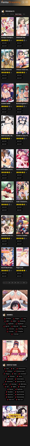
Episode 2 (19, 109)
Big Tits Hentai (20, 392)
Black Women (20, 394)
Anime (20, 376)
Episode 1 (4, 112)
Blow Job (15, 326)
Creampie (15, 334)
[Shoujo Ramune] (7, 59)
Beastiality (23, 321)
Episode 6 (19, 75)
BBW (7, 321)
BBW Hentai (23, 384)
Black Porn (10, 394)
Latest (3, 14)
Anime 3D (10, 379)
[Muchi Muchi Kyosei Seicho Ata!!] (7, 257)
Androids (12, 376)
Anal (24, 318)
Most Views (18, 14)
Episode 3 (4, 46)
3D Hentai (8, 318)
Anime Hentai (20, 379)
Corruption (20, 331)
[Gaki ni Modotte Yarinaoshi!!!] (22, 191)
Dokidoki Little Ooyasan (7, 235)
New (24, 14)
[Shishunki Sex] (22, 26)
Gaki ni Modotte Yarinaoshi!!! (22, 201)
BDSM (14, 321)
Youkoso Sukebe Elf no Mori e (22, 235)
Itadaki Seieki (5, 103)
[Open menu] (26, 2)
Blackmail (10, 397)
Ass (6, 384)
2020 (7, 368)
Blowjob (24, 326)
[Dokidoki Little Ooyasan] (7, 224)
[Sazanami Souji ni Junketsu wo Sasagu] (22, 158)
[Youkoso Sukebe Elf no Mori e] (22, 224)
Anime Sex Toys (21, 381)
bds (7, 386)
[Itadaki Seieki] (7, 92)
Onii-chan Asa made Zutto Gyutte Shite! (7, 169)
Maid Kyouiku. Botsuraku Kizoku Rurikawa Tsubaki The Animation (7, 135)
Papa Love (19, 267)
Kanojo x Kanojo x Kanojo (7, 37)
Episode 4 (19, 43)
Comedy (11, 331)
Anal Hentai (23, 373)
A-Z (8, 14)
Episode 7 (19, 178)
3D (13, 368)
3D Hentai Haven (20, 371)
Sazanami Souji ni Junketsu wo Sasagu (22, 169)
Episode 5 (19, 78)
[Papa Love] (22, 257)
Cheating (20, 329)
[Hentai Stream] (11, 2)
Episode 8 (19, 175)
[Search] (23, 2)
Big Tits (7, 326)
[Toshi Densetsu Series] (7, 191)
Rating (12, 14)
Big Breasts (21, 323)
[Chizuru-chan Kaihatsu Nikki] (22, 59)
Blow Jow (20, 399)
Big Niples (10, 392)
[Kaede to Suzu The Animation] (22, 125)
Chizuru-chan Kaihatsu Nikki (22, 69)
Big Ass (11, 389)
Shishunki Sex (20, 37)
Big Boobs (11, 323)
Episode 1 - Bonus (6, 109)
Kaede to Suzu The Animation (22, 135)
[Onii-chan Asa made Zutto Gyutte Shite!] (7, 158)
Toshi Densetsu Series (7, 201)
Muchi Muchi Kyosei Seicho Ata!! (7, 267)
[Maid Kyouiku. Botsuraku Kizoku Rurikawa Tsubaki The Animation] (7, 125)
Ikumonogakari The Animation (22, 103)
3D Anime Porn (22, 368)
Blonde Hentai (20, 397)
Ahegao (17, 318)
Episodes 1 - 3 (5, 43)
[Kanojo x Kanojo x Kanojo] (7, 26)
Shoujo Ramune (6, 69)
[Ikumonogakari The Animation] (22, 92)
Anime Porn (10, 381)
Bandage (13, 384)
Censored (11, 329)
